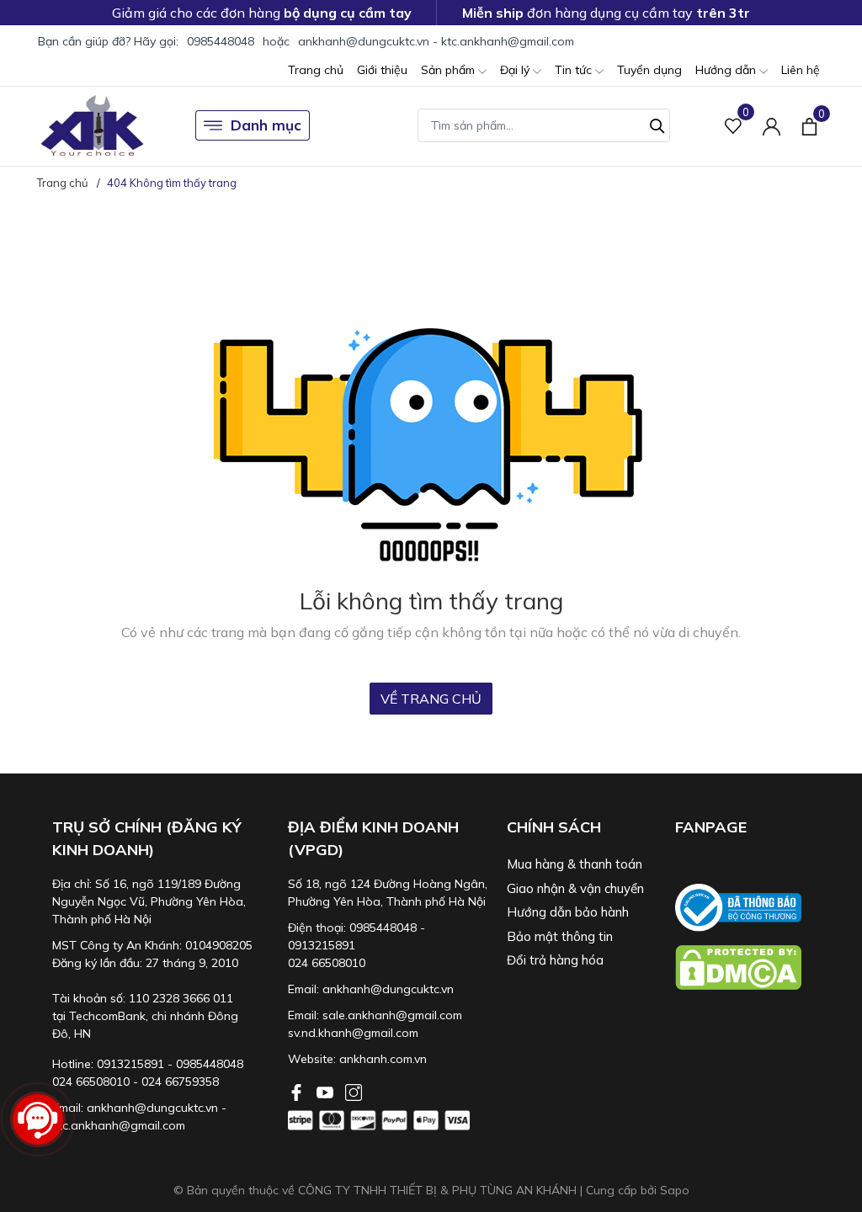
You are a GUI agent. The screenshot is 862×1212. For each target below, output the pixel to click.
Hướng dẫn (727, 69)
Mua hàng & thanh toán (574, 864)
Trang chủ (315, 69)
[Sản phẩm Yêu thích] (733, 125)
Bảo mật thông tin (560, 936)
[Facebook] (298, 1090)
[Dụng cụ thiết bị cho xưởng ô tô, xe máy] (92, 125)
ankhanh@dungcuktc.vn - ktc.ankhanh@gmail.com (436, 41)
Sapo (674, 1190)
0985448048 (220, 41)
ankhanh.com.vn (383, 1058)
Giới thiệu (382, 69)
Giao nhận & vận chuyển (575, 888)
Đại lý (516, 69)
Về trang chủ (431, 698)
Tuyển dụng (649, 69)
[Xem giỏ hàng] (809, 125)
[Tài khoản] (771, 125)
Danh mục (266, 125)
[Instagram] (353, 1090)
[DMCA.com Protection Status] (751, 967)
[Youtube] (327, 1090)
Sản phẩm (449, 69)
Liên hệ (800, 69)
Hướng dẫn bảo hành (568, 912)
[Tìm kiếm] (657, 123)
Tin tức (575, 69)
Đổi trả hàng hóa (555, 960)
